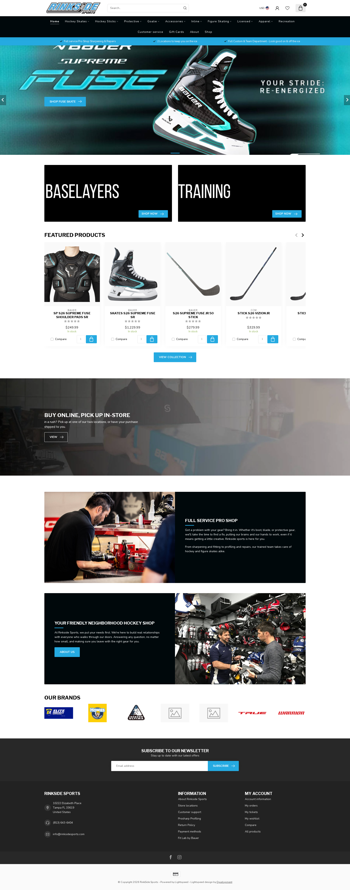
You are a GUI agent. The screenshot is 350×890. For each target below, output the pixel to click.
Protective (131, 21)
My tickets (251, 812)
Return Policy (186, 825)
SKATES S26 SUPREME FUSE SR (132, 315)
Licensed (243, 21)
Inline (195, 21)
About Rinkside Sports (192, 799)
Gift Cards (176, 32)
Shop (208, 32)
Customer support (189, 812)
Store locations (188, 806)
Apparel (264, 21)
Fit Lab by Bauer (188, 838)
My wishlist (252, 818)
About (194, 32)
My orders (251, 806)
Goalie (152, 21)
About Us (67, 652)
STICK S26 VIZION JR (254, 313)
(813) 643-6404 (63, 823)
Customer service (150, 32)
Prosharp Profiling (189, 818)
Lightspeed (181, 882)
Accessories (174, 21)
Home (54, 21)
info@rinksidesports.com (68, 834)
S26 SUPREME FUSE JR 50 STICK (193, 315)
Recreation (287, 21)
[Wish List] (287, 8)
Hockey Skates (76, 21)
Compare (61, 339)
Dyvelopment (224, 882)
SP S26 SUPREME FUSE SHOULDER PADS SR (72, 315)
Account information (258, 799)
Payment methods (189, 831)
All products (253, 831)
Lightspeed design (202, 882)
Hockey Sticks (105, 21)
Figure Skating (218, 21)
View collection (172, 357)
